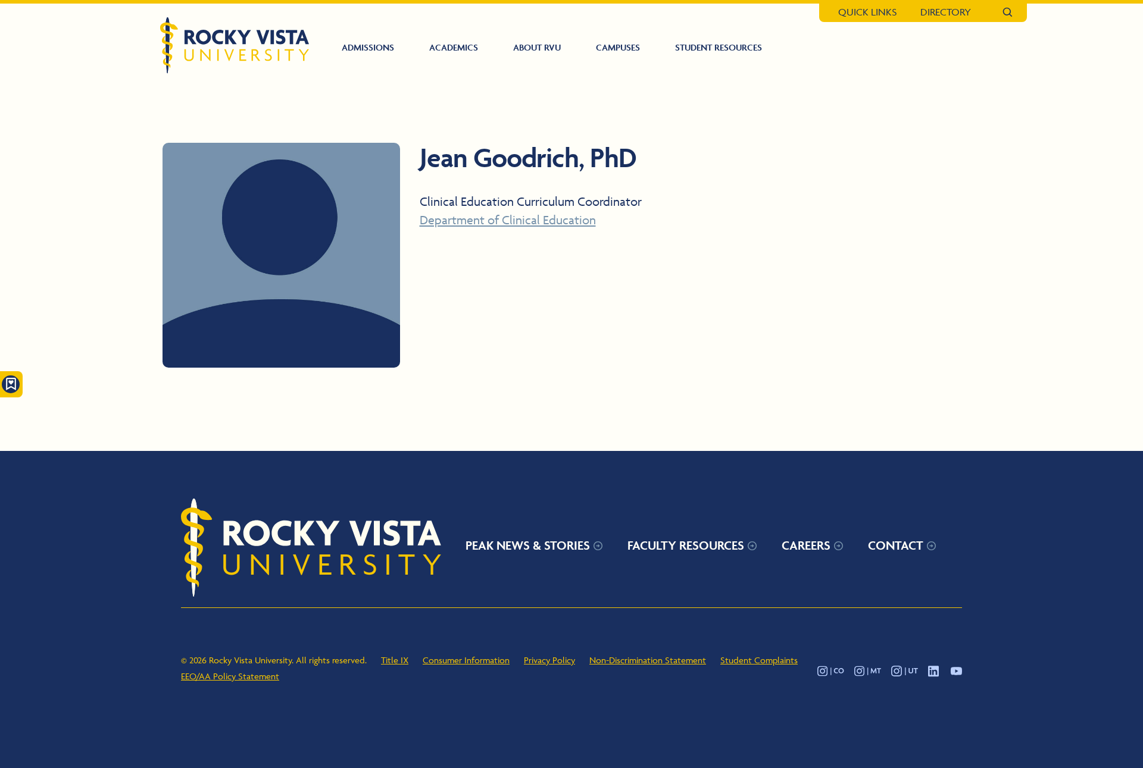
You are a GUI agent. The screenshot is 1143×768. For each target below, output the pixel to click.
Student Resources (718, 47)
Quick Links (867, 12)
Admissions (368, 47)
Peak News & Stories (528, 545)
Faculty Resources (685, 545)
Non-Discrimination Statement (647, 660)
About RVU (537, 47)
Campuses (618, 47)
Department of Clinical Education (508, 219)
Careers (806, 545)
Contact (895, 545)
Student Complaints (759, 660)
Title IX (394, 660)
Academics (453, 47)
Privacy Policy (549, 660)
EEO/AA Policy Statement (230, 676)
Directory (945, 12)
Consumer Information (466, 660)
